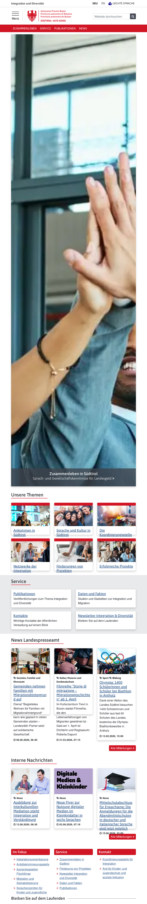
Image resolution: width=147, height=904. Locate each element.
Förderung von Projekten (75, 868)
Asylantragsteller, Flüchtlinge (27, 871)
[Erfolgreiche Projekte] (116, 551)
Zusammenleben (25, 28)
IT (103, 3)
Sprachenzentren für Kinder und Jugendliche (31, 890)
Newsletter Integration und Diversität (73, 876)
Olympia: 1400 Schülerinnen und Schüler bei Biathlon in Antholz (115, 688)
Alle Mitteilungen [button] (122, 748)
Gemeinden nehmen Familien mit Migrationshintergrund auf (29, 692)
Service (45, 28)
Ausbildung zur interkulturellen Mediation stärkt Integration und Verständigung (26, 811)
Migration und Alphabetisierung (27, 881)
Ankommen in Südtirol (24, 532)
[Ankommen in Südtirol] (30, 515)
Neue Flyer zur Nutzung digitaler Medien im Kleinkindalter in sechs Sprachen (70, 811)
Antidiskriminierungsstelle (32, 864)
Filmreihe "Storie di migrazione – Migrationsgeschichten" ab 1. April (73, 692)
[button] (73, 476)
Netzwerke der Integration (25, 568)
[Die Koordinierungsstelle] (116, 515)
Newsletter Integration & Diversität (105, 615)
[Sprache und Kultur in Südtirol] (73, 515)
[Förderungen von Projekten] (73, 551)
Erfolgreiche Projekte (116, 566)
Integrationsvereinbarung (32, 859)
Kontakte (20, 615)
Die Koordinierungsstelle (115, 532)
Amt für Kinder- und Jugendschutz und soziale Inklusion (115, 872)
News (83, 28)
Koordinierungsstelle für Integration (118, 861)
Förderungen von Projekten (69, 568)
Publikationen (65, 28)
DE (95, 3)
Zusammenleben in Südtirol (72, 861)
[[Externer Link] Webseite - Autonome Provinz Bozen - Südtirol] (49, 16)
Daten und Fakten (92, 594)
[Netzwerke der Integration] (30, 551)
